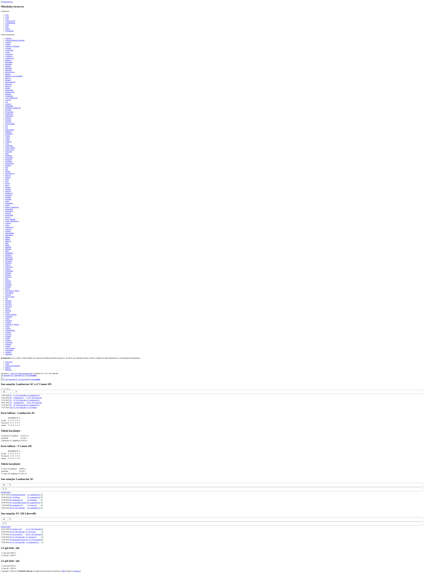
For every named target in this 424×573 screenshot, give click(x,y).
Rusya (7, 289)
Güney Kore (9, 150)
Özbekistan (9, 271)
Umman (8, 336)
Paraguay (8, 277)
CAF (7, 19)
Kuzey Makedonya (12, 221)
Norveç (7, 269)
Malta (7, 245)
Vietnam (8, 344)
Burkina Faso (10, 92)
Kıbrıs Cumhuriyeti (12, 207)
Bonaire (8, 80)
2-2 (27, 400)
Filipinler (8, 132)
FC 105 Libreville (22, 379)
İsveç (7, 181)
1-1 (28, 495)
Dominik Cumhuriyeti (13, 108)
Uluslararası (9, 31)
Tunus (7, 326)
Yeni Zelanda (10, 348)
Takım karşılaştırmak (25, 373)
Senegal (8, 295)
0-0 (27, 534)
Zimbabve (8, 354)
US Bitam (33, 500)
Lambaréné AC (19, 375)
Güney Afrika (10, 148)
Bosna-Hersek (10, 82)
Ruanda (8, 287)
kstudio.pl (77, 571)
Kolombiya (9, 211)
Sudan (7, 309)
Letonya (8, 223)
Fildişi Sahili (9, 130)
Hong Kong (9, 163)
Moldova (8, 255)
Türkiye (8, 328)
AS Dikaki (16, 497)
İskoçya (8, 175)
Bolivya (8, 78)
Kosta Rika (9, 215)
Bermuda (8, 70)
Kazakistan (9, 203)
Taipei (7, 318)
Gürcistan (8, 152)
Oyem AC (33, 505)
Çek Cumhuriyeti (11, 98)
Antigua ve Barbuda (12, 46)
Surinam (8, 311)
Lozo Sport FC (17, 534)
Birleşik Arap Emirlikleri (13, 76)
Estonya (8, 118)
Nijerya (7, 265)
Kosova (8, 213)
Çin (6, 102)
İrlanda (7, 171)
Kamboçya (9, 193)
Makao (7, 237)
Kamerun (8, 195)
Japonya (8, 191)
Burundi (8, 94)
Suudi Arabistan (10, 314)
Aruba (7, 52)
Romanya (8, 285)
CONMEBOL (10, 23)
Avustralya (9, 54)
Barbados (8, 64)
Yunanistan (9, 350)
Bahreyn (8, 60)
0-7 (28, 497)
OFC (7, 27)
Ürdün (7, 338)
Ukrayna (8, 334)
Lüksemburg (9, 233)
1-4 (27, 395)
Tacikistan (8, 316)
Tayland (8, 322)
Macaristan (9, 235)
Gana (7, 144)
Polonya (8, 281)
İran (6, 169)
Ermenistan (9, 116)
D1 (11, 395)
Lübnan (8, 231)
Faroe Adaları (10, 124)
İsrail (7, 179)
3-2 (27, 407)
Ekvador (8, 110)
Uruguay (8, 340)
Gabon (7, 138)
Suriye (7, 312)
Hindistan (8, 156)
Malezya (8, 241)
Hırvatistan (9, 158)
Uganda (8, 332)
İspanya (8, 177)
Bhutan (7, 74)
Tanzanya (8, 320)
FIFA (7, 25)
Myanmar (8, 261)
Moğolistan (9, 253)
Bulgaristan (9, 90)
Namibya (8, 263)
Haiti (7, 154)
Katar (7, 201)
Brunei (7, 88)
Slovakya (8, 305)
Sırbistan (8, 303)
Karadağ (8, 199)
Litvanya (8, 229)
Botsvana (8, 84)
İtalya (7, 185)
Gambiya (8, 142)
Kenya (7, 205)
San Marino (9, 293)
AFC (7, 15)
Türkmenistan (10, 330)
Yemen (7, 346)
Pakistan (8, 273)
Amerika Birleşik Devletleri (15, 40)
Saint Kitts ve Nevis (12, 291)
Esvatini (8, 120)
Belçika (8, 66)
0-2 (27, 540)
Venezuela (8, 342)
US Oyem (32, 532)
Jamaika (8, 189)
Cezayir (8, 100)
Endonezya (9, 114)
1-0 (27, 403)
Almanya (8, 38)
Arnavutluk (9, 50)
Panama (8, 275)
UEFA (7, 29)
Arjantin (8, 48)
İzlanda (7, 187)
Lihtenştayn (9, 227)
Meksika (8, 249)
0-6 (27, 405)
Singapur (8, 301)
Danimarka (9, 106)
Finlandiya (9, 134)
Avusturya (8, 56)
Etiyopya (8, 122)
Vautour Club (17, 529)
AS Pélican (33, 407)
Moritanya (8, 257)
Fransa (7, 136)
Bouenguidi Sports (18, 495)
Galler (7, 140)
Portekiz (8, 283)
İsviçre (7, 183)
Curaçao (8, 104)
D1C (11, 407)
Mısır (7, 251)
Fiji (6, 128)
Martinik (8, 247)
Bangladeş (9, 62)
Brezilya (8, 86)
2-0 (28, 503)
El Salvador (9, 112)
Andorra (8, 42)
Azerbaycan (9, 58)
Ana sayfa (13, 373)
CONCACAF (10, 21)
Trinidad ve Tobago (12, 324)
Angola (7, 44)
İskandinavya (10, 173)
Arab (7, 17)
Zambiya (8, 352)
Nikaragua (9, 267)
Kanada (8, 197)
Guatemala (9, 146)
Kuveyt (7, 217)
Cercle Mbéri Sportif (19, 503)
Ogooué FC (32, 537)
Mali (7, 243)
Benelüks (8, 68)
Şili (6, 299)
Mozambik (9, 259)
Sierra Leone (9, 297)
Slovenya (8, 307)
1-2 (28, 505)
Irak (6, 167)
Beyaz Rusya (10, 72)
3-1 (27, 529)
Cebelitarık (9, 96)
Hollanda (8, 159)
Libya (7, 225)
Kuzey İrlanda (10, 219)
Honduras (8, 161)
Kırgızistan (9, 209)
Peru (7, 279)
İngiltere (8, 165)
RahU (64, 571)
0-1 (27, 398)
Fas (6, 126)
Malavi (7, 239)
